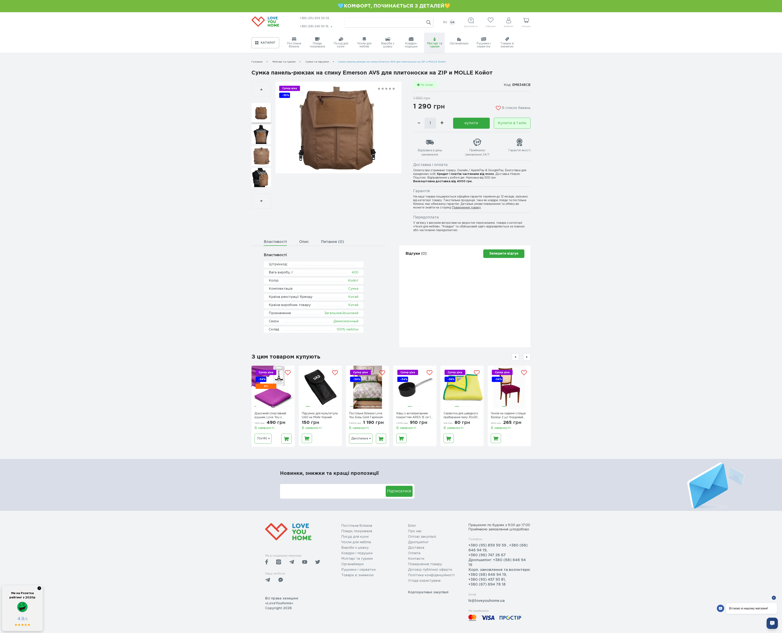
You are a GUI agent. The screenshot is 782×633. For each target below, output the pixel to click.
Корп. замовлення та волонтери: (499, 570)
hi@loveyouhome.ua (486, 600)
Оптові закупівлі (422, 536)
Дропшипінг (418, 542)
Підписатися (399, 491)
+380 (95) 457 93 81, (487, 579)
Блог (412, 525)
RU (445, 22)
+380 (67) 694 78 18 (487, 584)
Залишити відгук (503, 253)
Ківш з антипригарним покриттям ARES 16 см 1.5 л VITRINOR (414, 416)
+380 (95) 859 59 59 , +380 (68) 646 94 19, (498, 548)
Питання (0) (332, 242)
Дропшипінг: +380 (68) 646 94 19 (497, 562)
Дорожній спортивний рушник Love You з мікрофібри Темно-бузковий (270, 416)
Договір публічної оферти (430, 569)
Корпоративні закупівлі (428, 592)
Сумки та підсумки (317, 62)
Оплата (414, 553)
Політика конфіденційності (431, 575)
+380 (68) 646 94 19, (487, 574)
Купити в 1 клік (512, 123)
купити (471, 123)
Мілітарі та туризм (283, 62)
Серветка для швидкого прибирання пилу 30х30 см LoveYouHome (461, 416)
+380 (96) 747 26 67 (487, 555)
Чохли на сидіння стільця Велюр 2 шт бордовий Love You (508, 416)
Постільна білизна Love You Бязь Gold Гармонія (366, 415)
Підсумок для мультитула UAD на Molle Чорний (320, 415)
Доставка (416, 547)
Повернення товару (466, 207)
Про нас (415, 531)
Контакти (416, 558)
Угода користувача (424, 580)
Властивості (275, 242)
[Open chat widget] (772, 623)
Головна (257, 62)
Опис (304, 242)
